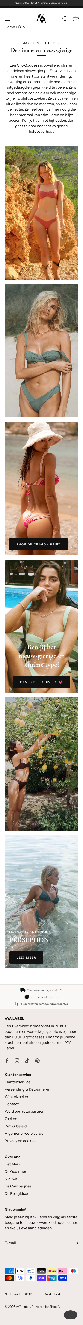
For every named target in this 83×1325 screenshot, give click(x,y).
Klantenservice (17, 1082)
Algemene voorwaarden (25, 1133)
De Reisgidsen (17, 1193)
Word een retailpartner (24, 1111)
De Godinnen (16, 1171)
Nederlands (53, 1294)
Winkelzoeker (16, 1096)
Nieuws (11, 1178)
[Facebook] (7, 1060)
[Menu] (7, 19)
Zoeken (11, 1118)
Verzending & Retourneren (27, 1089)
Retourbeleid (16, 1126)
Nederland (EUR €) (18, 1294)
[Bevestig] (76, 1243)
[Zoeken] (65, 19)
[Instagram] (17, 1060)
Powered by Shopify (46, 1306)
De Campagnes (18, 1186)
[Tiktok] (27, 1060)
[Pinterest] (37, 1060)
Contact (12, 1104)
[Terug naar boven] (70, 1314)
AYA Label (23, 1306)
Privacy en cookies (20, 1140)
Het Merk (13, 1164)
